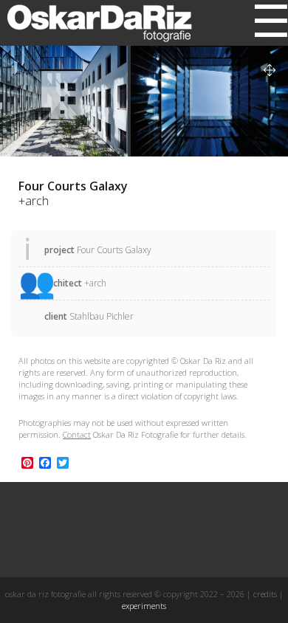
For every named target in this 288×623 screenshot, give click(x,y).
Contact (77, 434)
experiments (144, 605)
